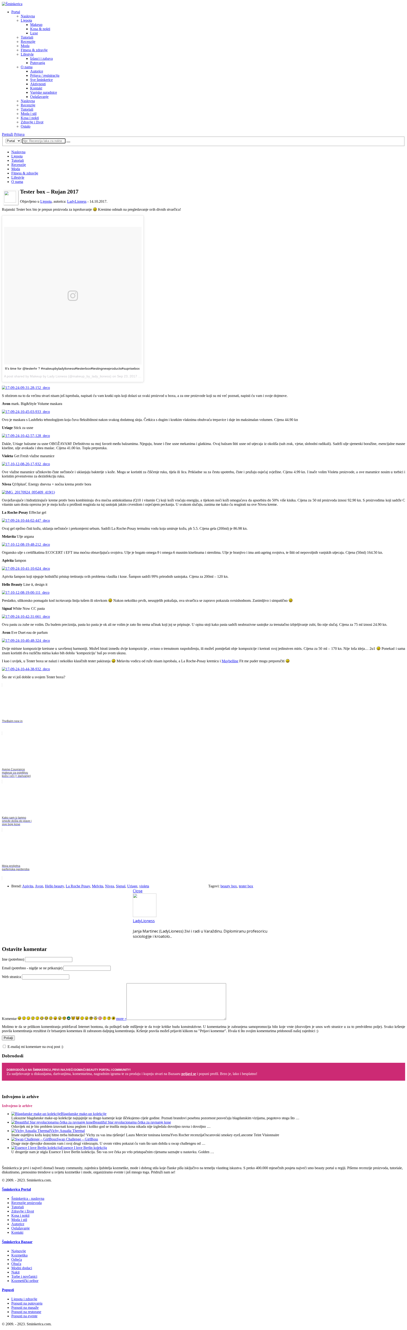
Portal (15, 12)
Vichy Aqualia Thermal (67, 1131)
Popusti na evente (24, 1316)
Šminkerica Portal (16, 1189)
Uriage (132, 886)
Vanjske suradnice (43, 92)
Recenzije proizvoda (26, 1203)
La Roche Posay (78, 886)
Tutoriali (27, 37)
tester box (246, 886)
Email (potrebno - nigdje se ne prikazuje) (32, 968)
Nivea (109, 886)
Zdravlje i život (32, 122)
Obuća (16, 1264)
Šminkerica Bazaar (17, 1242)
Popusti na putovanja (26, 1303)
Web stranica (11, 977)
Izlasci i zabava (41, 59)
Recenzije (28, 42)
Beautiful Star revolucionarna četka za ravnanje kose (132, 1122)
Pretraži (7, 134)
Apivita (27, 886)
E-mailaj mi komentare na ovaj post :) (35, 1047)
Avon (39, 886)
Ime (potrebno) (13, 959)
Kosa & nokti (40, 29)
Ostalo (25, 126)
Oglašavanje (39, 97)
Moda (25, 46)
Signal (120, 886)
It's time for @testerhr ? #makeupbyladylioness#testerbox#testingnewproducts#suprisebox (72, 368)
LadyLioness (76, 201)
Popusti (8, 1290)
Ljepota (26, 20)
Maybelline (230, 661)
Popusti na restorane (26, 1312)
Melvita (97, 886)
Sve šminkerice (41, 80)
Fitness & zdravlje (34, 50)
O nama (27, 67)
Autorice (36, 71)
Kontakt (36, 88)
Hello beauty (54, 886)
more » (121, 1019)
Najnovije (18, 1251)
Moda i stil (29, 114)
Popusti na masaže (25, 1308)
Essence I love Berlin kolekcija (84, 1148)
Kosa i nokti (30, 118)
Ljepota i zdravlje (24, 1299)
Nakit (15, 1272)
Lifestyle (27, 54)
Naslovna (28, 16)
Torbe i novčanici (24, 1276)
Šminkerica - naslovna (27, 1199)
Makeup (36, 25)
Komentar (9, 1019)
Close (137, 890)
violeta (144, 886)
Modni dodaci (21, 1268)
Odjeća (16, 1259)
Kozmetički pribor (24, 1281)
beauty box (228, 886)
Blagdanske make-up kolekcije (83, 1114)
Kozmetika (19, 1255)
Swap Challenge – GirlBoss (77, 1139)
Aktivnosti (38, 84)
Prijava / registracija (44, 75)
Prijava (19, 134)
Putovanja (37, 63)
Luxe (34, 33)
